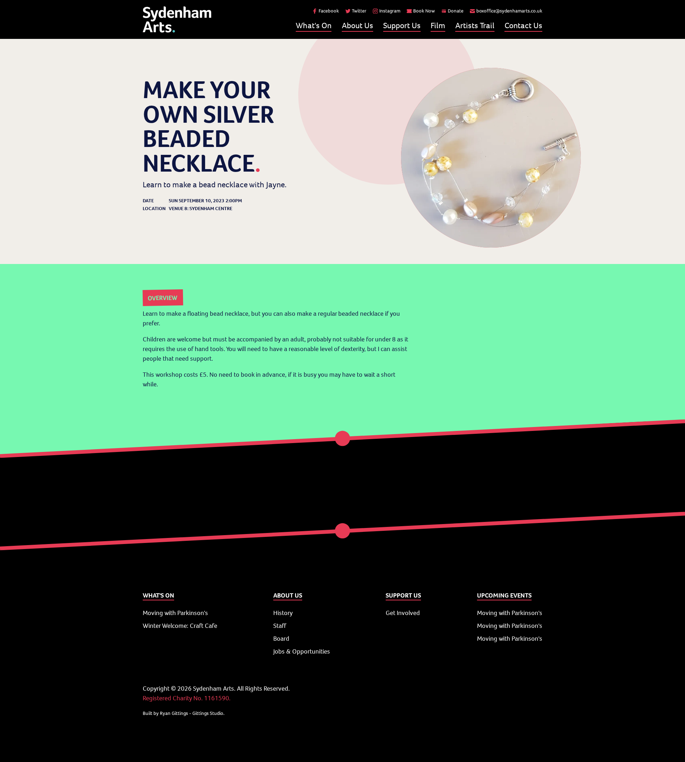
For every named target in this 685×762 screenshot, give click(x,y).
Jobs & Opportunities (301, 651)
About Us (357, 25)
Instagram (389, 10)
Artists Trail (474, 25)
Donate (455, 10)
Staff (279, 625)
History (283, 613)
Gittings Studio (207, 713)
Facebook (329, 10)
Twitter (359, 10)
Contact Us (523, 25)
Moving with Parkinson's (175, 613)
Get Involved (403, 613)
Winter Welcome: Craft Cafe (180, 625)
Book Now (424, 10)
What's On (313, 25)
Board (281, 638)
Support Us (402, 25)
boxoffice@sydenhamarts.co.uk (509, 10)
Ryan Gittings (174, 713)
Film (438, 25)
